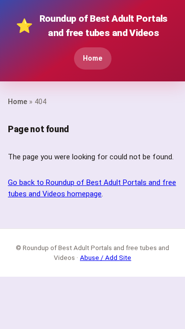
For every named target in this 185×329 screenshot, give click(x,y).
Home (93, 58)
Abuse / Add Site (105, 257)
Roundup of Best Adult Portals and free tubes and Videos (92, 25)
